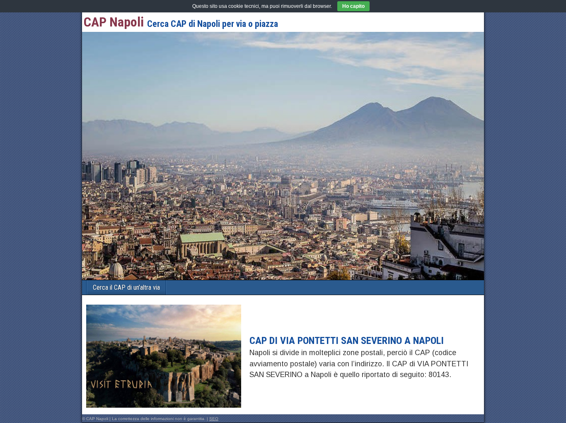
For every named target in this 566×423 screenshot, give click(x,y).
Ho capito (353, 6)
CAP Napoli (114, 22)
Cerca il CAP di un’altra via (126, 287)
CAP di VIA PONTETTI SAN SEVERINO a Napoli (346, 340)
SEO (213, 418)
